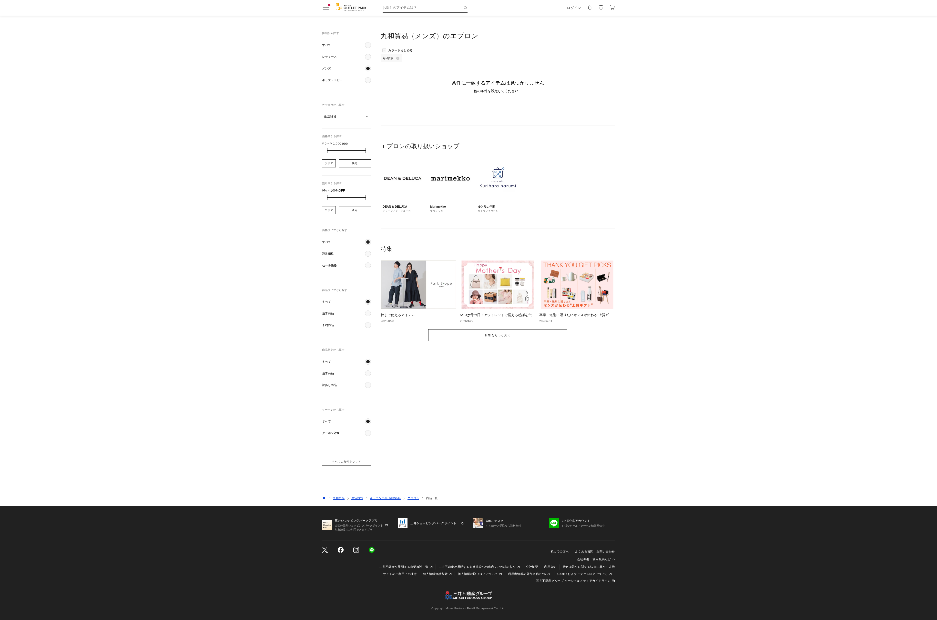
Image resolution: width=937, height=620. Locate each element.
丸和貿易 (339, 498)
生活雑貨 (357, 498)
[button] (346, 45)
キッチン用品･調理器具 (385, 498)
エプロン (413, 498)
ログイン (574, 8)
